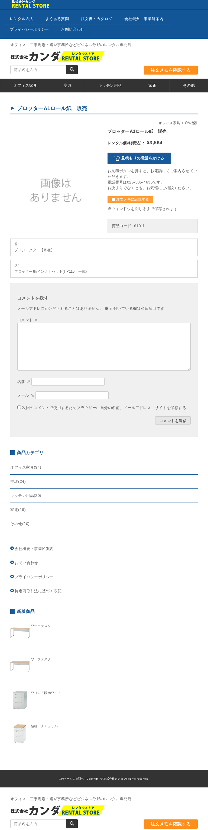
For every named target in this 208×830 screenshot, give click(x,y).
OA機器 (191, 123)
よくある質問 (57, 19)
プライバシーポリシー (29, 29)
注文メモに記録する (132, 199)
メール (25, 395)
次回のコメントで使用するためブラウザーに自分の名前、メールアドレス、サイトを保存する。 (106, 408)
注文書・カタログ (96, 19)
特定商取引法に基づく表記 (38, 591)
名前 (23, 381)
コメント (27, 320)
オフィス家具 (169, 123)
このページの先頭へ (71, 778)
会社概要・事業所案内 (143, 19)
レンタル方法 (21, 19)
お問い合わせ (72, 29)
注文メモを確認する (171, 70)
